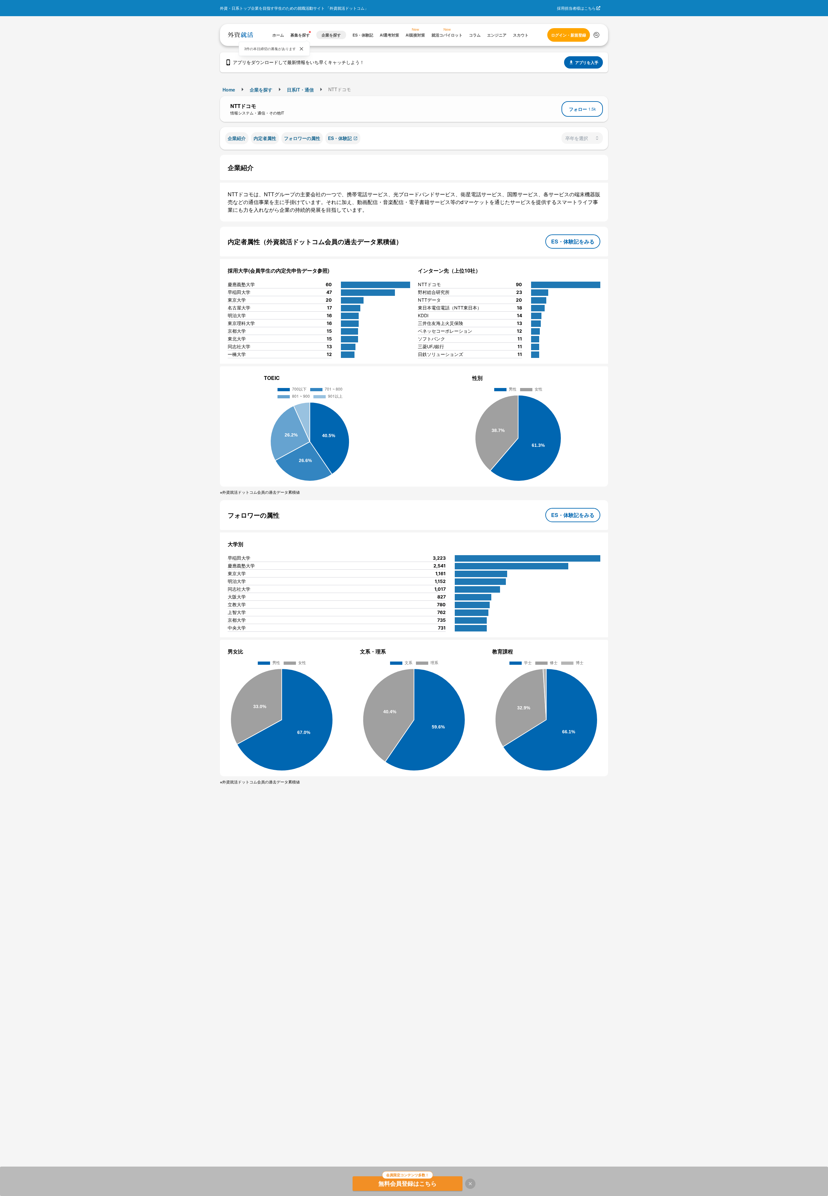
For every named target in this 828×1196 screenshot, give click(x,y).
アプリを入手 (586, 62)
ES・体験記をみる (572, 241)
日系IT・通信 (300, 89)
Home (229, 89)
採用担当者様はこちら (576, 8)
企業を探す (261, 89)
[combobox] (582, 138)
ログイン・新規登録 (568, 35)
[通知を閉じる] (301, 49)
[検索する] (596, 35)
